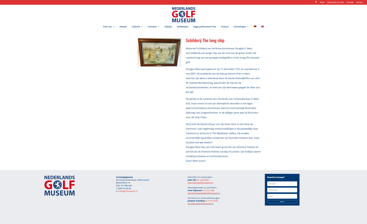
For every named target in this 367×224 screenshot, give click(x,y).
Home (322, 2)
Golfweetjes (182, 27)
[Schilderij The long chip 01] (159, 66)
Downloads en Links (335, 2)
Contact (359, 2)
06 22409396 (203, 180)
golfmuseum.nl (212, 193)
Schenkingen (240, 27)
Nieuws (123, 27)
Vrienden (152, 27)
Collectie (136, 27)
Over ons (107, 27)
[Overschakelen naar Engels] (262, 28)
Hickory (225, 27)
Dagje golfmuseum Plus (204, 27)
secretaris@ (193, 203)
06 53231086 (208, 190)
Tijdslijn (168, 27)
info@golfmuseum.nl (128, 191)
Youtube (350, 2)
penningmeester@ (196, 193)
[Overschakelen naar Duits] (255, 28)
